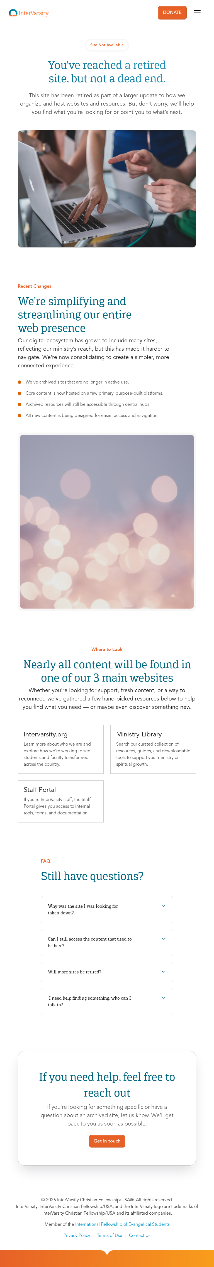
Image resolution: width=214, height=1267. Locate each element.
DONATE (172, 13)
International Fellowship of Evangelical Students (122, 1224)
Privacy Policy (77, 1236)
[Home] (29, 12)
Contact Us (139, 1236)
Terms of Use (109, 1236)
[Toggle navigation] (197, 12)
